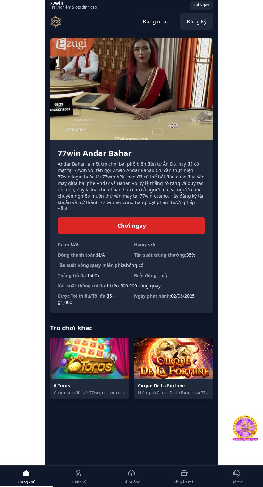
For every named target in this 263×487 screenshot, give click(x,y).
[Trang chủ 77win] (55, 21)
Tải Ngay (201, 5)
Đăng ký (197, 21)
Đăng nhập (156, 21)
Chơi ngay (131, 225)
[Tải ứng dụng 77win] (245, 428)
